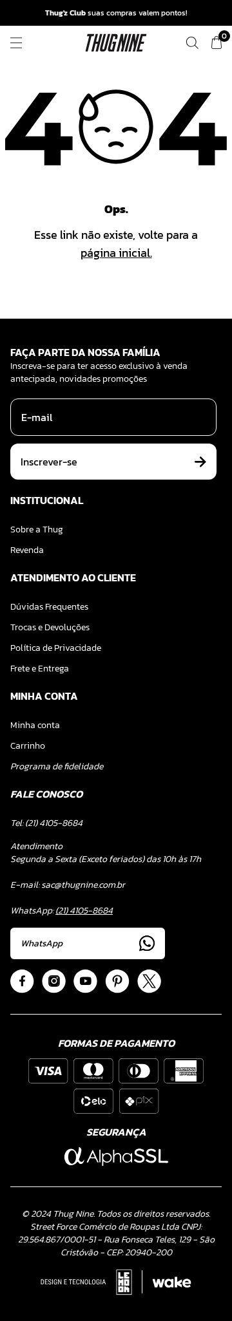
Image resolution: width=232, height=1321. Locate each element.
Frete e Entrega (39, 668)
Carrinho (27, 746)
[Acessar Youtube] (85, 981)
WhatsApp (42, 943)
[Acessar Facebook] (22, 981)
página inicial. (116, 252)
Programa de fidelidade (56, 766)
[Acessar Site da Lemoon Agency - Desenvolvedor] (116, 1282)
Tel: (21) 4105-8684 (46, 823)
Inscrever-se (49, 461)
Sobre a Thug (36, 529)
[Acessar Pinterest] (117, 981)
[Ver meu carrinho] (216, 43)
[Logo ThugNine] (116, 43)
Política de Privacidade (55, 648)
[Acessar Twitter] (149, 981)
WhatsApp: (61, 910)
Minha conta (35, 725)
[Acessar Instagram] (54, 981)
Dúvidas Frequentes (49, 607)
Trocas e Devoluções (50, 627)
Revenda (27, 550)
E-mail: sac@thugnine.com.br (67, 885)
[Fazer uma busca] (192, 43)
